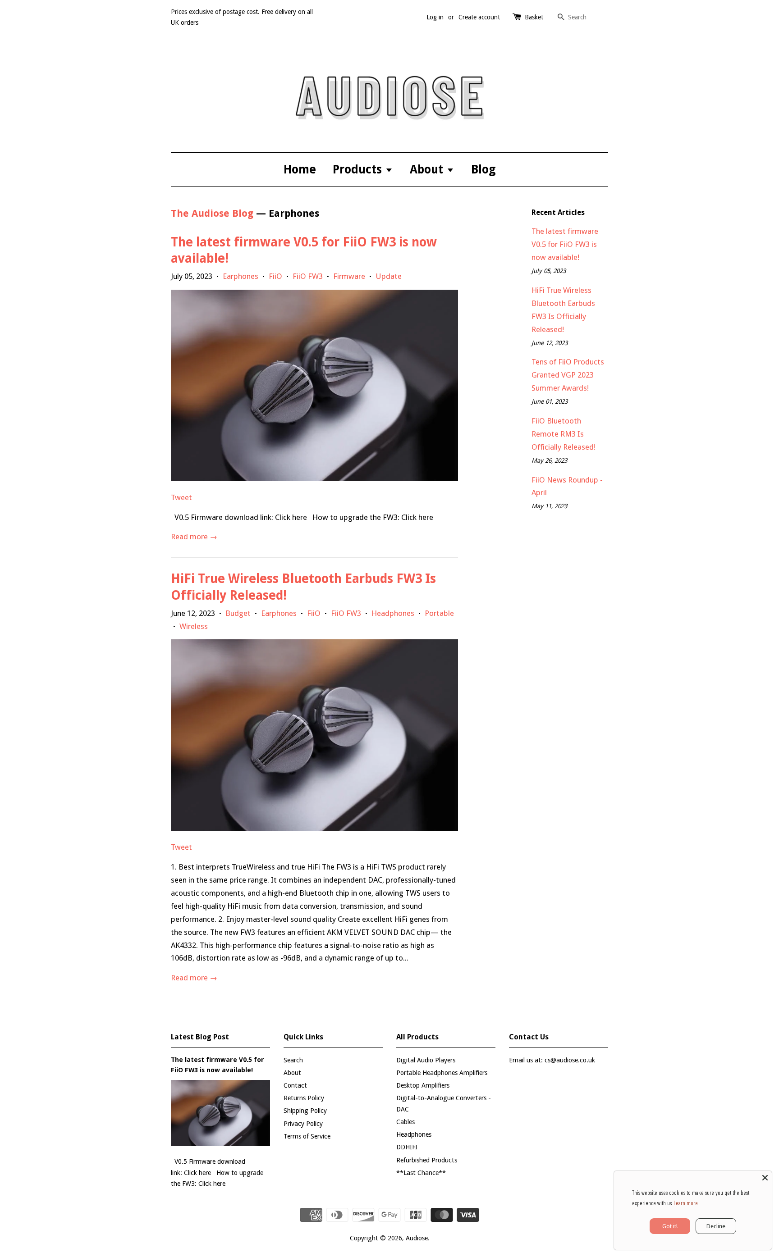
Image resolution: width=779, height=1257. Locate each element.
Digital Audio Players (425, 1060)
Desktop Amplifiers (422, 1085)
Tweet (181, 497)
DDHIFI (406, 1147)
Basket (534, 17)
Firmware (349, 276)
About (428, 169)
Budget (238, 613)
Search (293, 1060)
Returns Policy (304, 1098)
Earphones (240, 276)
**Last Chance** (421, 1172)
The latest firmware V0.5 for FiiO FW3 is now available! (565, 244)
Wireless (193, 626)
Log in (435, 17)
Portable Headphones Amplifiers (441, 1072)
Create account (479, 17)
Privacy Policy (303, 1123)
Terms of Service (307, 1136)
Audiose (417, 1238)
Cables (405, 1121)
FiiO (275, 276)
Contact (295, 1085)
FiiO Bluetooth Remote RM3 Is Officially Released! (564, 433)
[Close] (765, 1177)
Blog (483, 169)
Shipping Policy (305, 1110)
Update (389, 276)
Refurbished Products (426, 1160)
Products (359, 169)
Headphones (392, 613)
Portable (439, 613)
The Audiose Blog (212, 213)
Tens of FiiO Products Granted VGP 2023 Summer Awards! (568, 374)
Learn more (686, 1203)
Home (300, 169)
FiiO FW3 (308, 276)
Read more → (194, 536)
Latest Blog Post (200, 1037)
